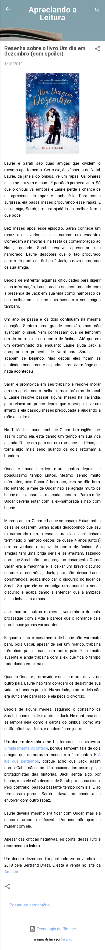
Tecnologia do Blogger (56, 928)
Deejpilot (66, 939)
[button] (97, 49)
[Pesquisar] (97, 11)
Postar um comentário (30, 905)
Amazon (11, 871)
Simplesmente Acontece (26, 748)
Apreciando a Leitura (53, 13)
